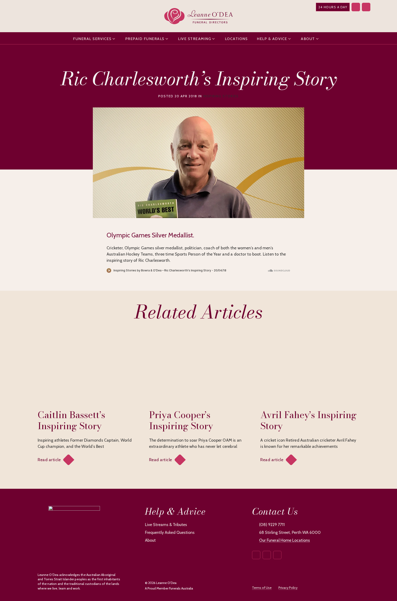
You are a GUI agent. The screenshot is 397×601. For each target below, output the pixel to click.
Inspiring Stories (221, 96)
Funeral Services (92, 39)
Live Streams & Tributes (166, 524)
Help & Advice (272, 39)
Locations (236, 39)
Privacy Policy (288, 588)
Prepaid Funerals (144, 39)
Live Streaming (194, 39)
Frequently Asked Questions (170, 532)
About (308, 39)
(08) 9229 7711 (272, 524)
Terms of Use (262, 588)
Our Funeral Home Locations (284, 540)
